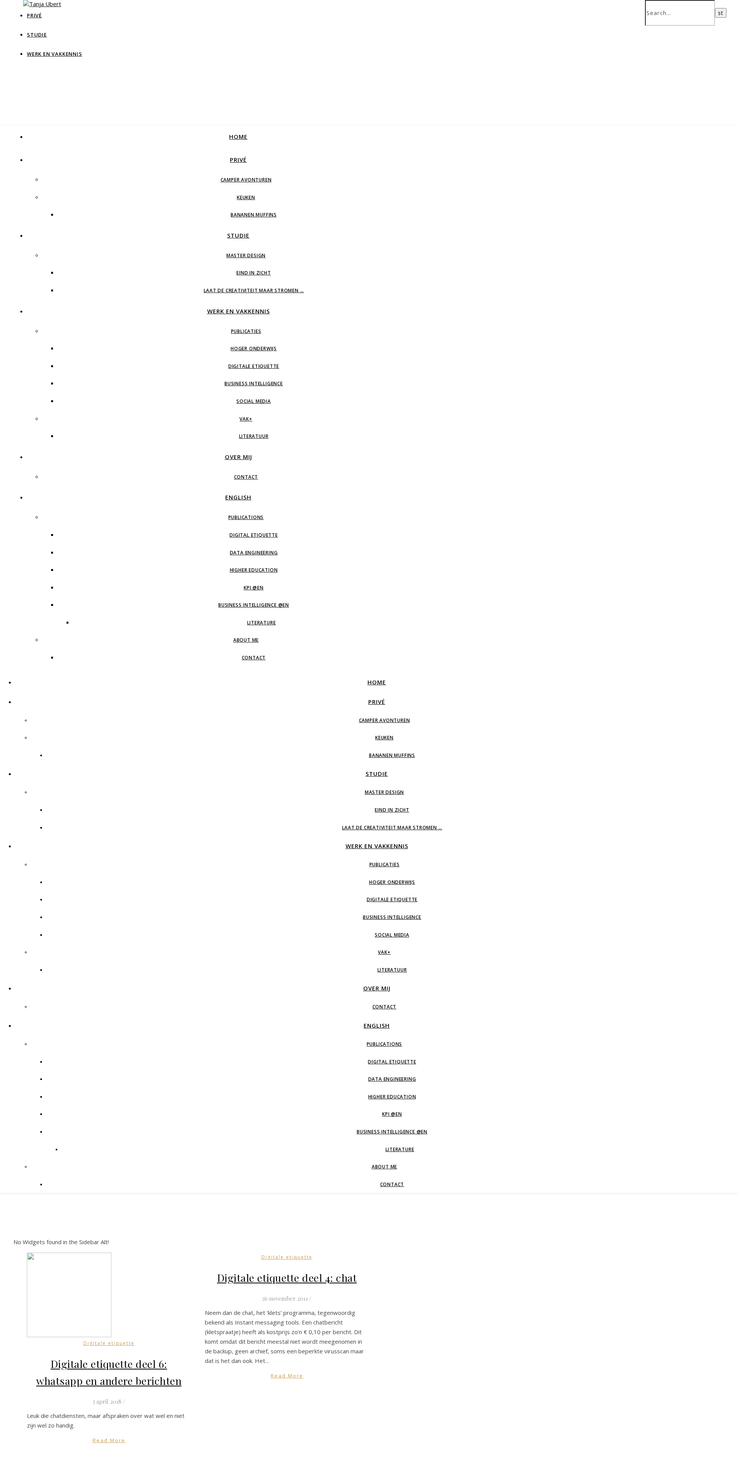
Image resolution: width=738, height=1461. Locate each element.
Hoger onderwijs (254, 348)
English (238, 497)
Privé (238, 159)
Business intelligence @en (253, 605)
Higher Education (254, 570)
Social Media (253, 401)
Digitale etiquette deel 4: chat (287, 1278)
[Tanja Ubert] (42, 4)
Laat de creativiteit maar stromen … (254, 290)
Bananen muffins (254, 214)
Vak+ (245, 419)
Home (238, 136)
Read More (109, 1440)
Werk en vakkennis (54, 53)
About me (246, 640)
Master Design (246, 255)
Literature (261, 622)
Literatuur (254, 436)
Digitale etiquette (253, 366)
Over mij (238, 457)
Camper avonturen (246, 179)
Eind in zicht (253, 273)
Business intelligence (253, 383)
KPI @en (254, 587)
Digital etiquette (253, 535)
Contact (246, 477)
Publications (246, 517)
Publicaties (246, 331)
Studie (37, 34)
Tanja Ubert (215, 57)
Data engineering (254, 552)
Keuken (246, 197)
